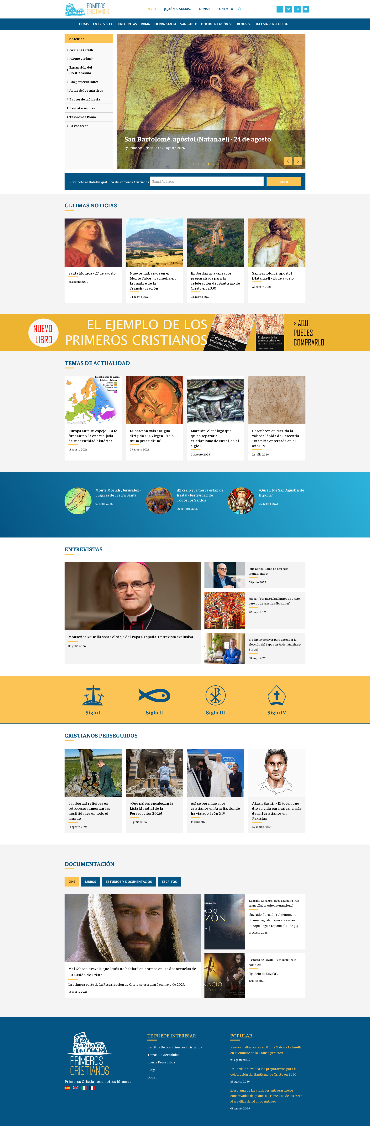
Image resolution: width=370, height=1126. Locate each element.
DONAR (204, 9)
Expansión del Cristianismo (80, 70)
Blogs (151, 1069)
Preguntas (127, 24)
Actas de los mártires (86, 90)
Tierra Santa (165, 24)
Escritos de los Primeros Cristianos (174, 1047)
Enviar (283, 181)
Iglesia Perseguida (272, 24)
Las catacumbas (82, 108)
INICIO (151, 9)
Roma (145, 24)
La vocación (79, 125)
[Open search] (240, 9)
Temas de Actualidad (163, 1054)
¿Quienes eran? (81, 49)
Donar (152, 1077)
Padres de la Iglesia (84, 99)
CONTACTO (225, 9)
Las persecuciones (83, 81)
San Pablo (188, 24)
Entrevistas (103, 24)
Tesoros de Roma (82, 117)
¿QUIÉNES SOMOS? (178, 9)
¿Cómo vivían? (81, 58)
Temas (83, 24)
